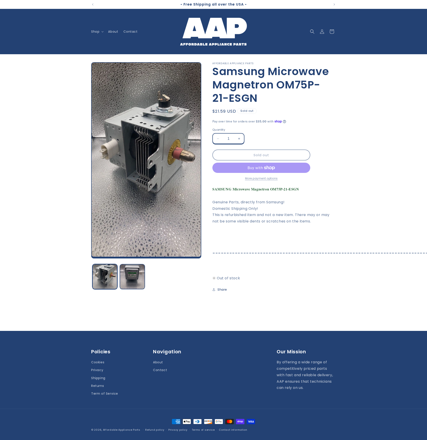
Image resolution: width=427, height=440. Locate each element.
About (158, 362)
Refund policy (154, 429)
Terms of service (203, 429)
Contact (160, 370)
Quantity (218, 130)
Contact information (233, 429)
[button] (97, 31)
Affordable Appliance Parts (121, 430)
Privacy (97, 370)
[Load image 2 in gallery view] (132, 276)
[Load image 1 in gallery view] (104, 276)
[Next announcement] (334, 4)
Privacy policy (177, 429)
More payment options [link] (261, 178)
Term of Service (104, 393)
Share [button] (222, 289)
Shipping (98, 378)
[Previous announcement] (93, 4)
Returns (97, 385)
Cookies (97, 362)
